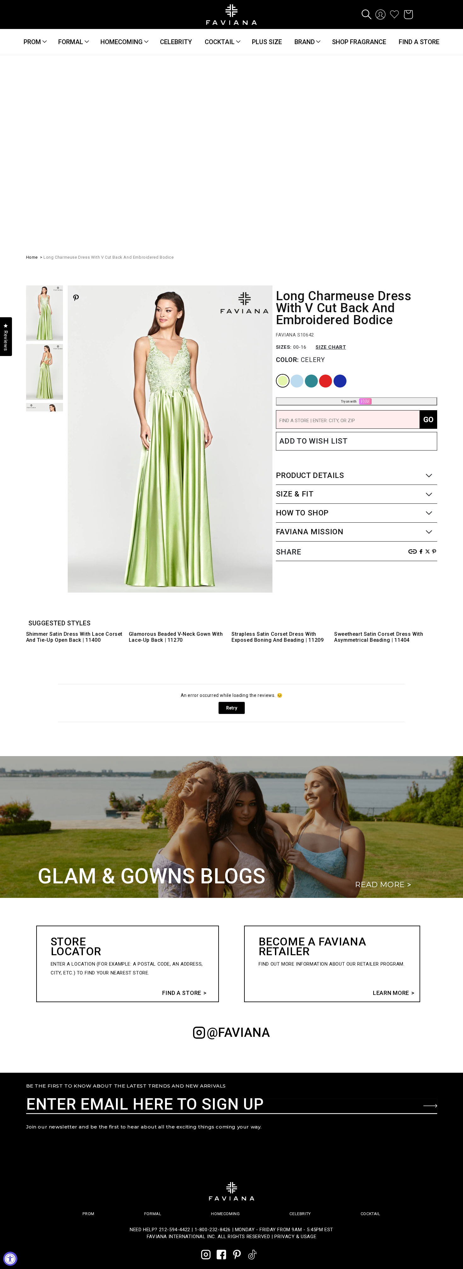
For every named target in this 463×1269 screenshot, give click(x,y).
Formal (70, 42)
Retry (231, 707)
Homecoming (121, 42)
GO (428, 272)
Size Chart (331, 200)
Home (32, 109)
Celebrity (300, 1213)
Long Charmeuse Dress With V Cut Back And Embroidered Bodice (108, 109)
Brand (304, 42)
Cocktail (220, 42)
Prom (32, 42)
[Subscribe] (430, 1106)
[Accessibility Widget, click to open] (10, 1259)
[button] (367, 14)
